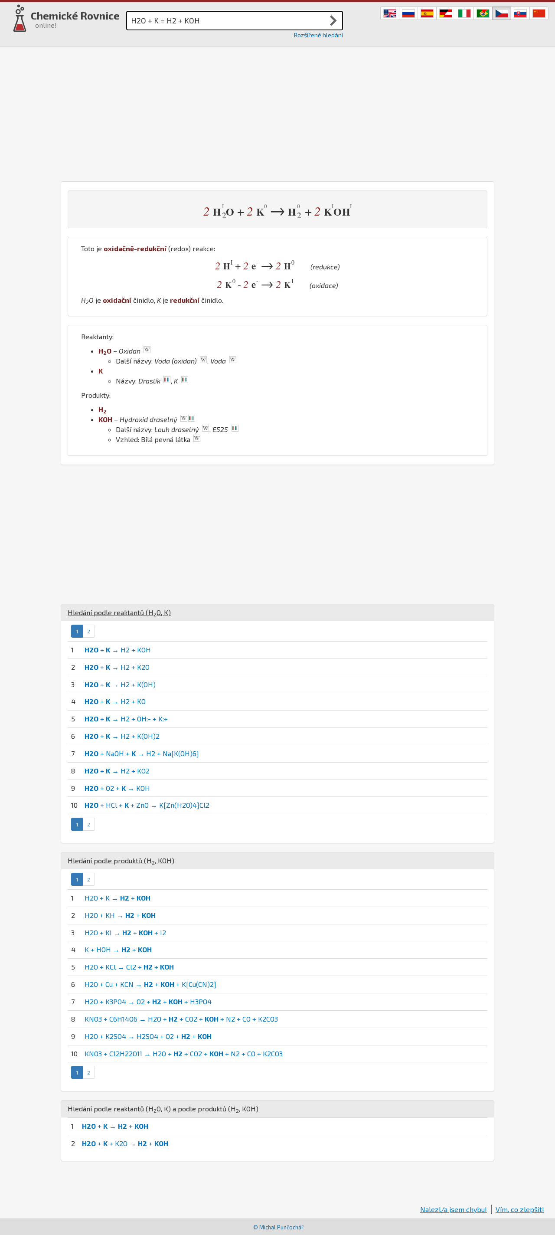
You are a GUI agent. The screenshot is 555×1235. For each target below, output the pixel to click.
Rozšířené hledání (318, 35)
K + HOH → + (118, 949)
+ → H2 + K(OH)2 (122, 736)
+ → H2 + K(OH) (120, 684)
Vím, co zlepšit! (520, 1209)
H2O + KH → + (120, 915)
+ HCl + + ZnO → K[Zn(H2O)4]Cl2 (147, 805)
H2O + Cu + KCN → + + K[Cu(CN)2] (150, 984)
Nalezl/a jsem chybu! (453, 1209)
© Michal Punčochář (278, 1227)
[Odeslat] (333, 20)
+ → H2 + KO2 (117, 771)
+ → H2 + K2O (117, 667)
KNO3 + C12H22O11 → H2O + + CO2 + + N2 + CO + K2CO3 (184, 1053)
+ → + (115, 1126)
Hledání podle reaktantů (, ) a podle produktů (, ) (163, 1108)
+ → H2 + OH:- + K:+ (126, 718)
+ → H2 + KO (115, 701)
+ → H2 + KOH (118, 649)
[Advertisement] (277, 112)
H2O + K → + (117, 898)
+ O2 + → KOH (117, 788)
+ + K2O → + (125, 1143)
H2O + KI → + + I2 (125, 932)
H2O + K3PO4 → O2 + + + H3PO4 (148, 1001)
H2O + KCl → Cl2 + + (129, 967)
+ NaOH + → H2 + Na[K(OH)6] (142, 753)
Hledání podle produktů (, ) (121, 860)
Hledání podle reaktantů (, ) (119, 612)
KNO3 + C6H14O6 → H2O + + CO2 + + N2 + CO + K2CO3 (181, 1019)
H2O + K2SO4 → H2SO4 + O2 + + (148, 1036)
